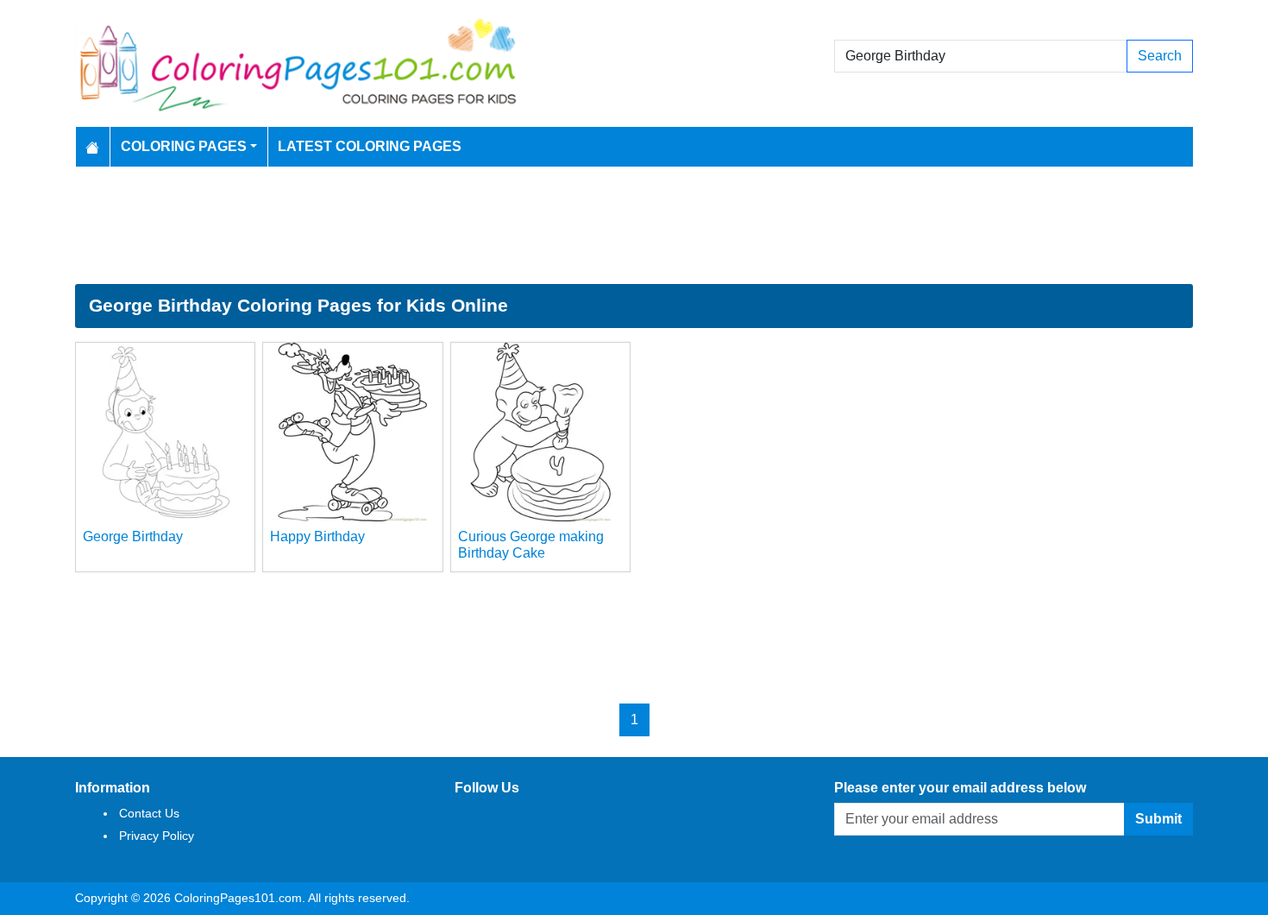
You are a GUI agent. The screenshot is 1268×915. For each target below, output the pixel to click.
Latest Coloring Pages (369, 146)
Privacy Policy (156, 835)
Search (1160, 55)
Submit (1158, 818)
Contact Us (149, 813)
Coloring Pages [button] (184, 146)
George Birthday (133, 536)
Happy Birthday (317, 536)
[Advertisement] (634, 225)
